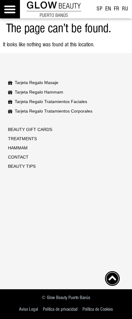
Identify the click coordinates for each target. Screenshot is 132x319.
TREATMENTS (22, 138)
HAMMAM (18, 147)
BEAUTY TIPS (22, 166)
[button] (10, 9)
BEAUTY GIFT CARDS (30, 129)
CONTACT (18, 157)
